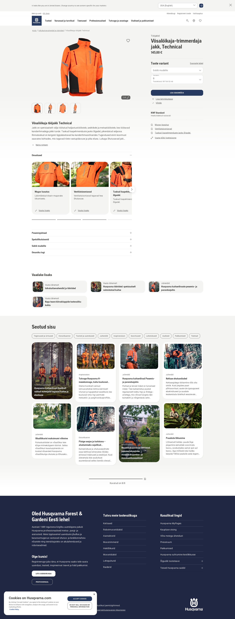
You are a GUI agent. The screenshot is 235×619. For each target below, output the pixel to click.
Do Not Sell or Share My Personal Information (80, 606)
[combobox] (177, 70)
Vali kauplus (198, 13)
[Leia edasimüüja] (194, 21)
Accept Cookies (79, 599)
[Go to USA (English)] (201, 6)
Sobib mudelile (160, 70)
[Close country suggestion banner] (231, 5)
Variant (156, 75)
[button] (48, 21)
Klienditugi (171, 13)
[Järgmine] (132, 189)
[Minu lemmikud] (200, 21)
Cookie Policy (14, 609)
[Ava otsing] (187, 21)
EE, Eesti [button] (46, 13)
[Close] (94, 594)
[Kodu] (37, 21)
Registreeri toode (184, 13)
